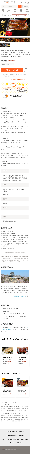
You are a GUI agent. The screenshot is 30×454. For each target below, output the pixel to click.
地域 (15, 11)
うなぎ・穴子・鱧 (5, 404)
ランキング (9, 11)
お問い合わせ (24, 439)
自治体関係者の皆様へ (11, 435)
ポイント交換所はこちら (16, 96)
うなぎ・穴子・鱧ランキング (18, 415)
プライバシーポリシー (11, 431)
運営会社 (21, 431)
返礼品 (3, 11)
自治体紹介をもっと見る (20, 296)
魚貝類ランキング (5, 415)
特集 (21, 11)
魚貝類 (14, 402)
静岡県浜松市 (7, 15)
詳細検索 (26, 6)
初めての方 (27, 11)
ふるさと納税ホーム (5, 402)
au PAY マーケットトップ (15, 442)
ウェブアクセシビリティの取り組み (11, 439)
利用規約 (21, 435)
